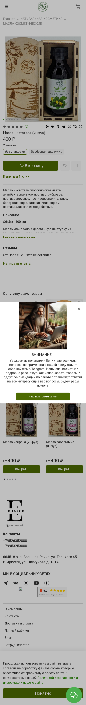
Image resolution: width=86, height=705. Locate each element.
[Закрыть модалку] (79, 309)
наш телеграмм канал (43, 396)
